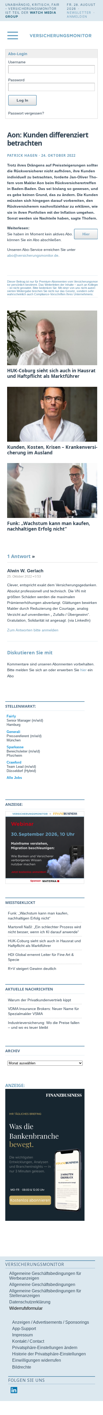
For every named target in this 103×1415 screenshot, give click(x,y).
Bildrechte (21, 1367)
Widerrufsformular (26, 1308)
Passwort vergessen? (26, 113)
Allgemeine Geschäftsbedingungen (42, 1284)
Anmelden (77, 16)
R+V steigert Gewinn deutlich (32, 968)
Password (16, 80)
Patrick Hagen (22, 155)
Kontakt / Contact (28, 1341)
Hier (86, 234)
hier (83, 670)
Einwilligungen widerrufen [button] (36, 1360)
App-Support (24, 1328)
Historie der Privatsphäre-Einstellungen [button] (49, 1354)
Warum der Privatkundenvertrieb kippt (39, 1000)
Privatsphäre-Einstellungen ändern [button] (44, 1347)
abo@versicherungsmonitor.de (32, 255)
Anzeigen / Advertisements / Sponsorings (50, 1322)
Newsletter (79, 13)
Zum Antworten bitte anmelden (32, 630)
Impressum (22, 1335)
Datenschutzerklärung (29, 1302)
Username (17, 62)
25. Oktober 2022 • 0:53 (24, 576)
